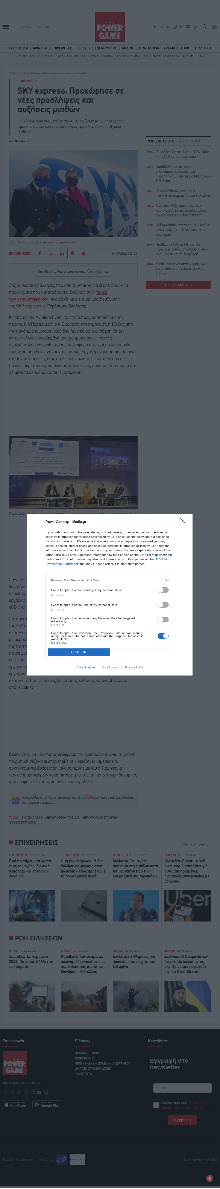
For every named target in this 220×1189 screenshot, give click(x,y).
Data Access (110, 667)
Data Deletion (85, 667)
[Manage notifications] (209, 1178)
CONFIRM (79, 652)
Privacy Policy (134, 667)
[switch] (163, 590)
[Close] (184, 522)
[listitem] (110, 580)
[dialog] (110, 594)
